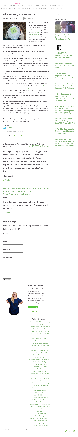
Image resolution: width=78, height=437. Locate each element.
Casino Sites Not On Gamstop (40, 331)
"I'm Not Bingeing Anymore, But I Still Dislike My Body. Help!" (64, 75)
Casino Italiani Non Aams (40, 409)
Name (6, 233)
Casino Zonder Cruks (40, 348)
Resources (30, 5)
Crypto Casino (40, 411)
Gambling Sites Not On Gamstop (40, 327)
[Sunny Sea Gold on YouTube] (73, 431)
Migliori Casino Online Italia (40, 399)
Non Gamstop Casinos (24, 8)
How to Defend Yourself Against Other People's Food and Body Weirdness (65, 86)
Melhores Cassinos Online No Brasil (40, 360)
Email (6, 241)
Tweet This (12, 127)
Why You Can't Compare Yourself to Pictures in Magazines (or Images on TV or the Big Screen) (64, 109)
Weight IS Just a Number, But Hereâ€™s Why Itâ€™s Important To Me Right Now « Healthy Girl (17, 191)
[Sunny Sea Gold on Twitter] (33, 311)
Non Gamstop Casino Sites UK (40, 334)
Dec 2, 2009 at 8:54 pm (39, 188)
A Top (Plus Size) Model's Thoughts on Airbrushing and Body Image (64, 131)
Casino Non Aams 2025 (40, 329)
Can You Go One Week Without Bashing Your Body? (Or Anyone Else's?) (65, 121)
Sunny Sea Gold (16, 430)
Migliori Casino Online (39, 8)
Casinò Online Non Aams (40, 425)
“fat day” (36, 32)
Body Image (13, 131)
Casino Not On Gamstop (8, 8)
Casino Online (40, 402)
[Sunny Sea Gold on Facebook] (29, 311)
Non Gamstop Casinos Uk (40, 341)
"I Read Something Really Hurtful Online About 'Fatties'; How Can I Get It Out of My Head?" (64, 97)
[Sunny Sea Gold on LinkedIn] (36, 311)
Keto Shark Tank (14, 5)
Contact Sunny (33, 307)
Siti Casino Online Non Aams (40, 378)
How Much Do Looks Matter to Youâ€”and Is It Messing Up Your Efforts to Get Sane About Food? (64, 142)
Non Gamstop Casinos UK (56, 5)
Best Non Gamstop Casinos (40, 376)
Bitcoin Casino (40, 381)
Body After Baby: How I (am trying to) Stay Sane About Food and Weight (64, 37)
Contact (44, 5)
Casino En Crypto (40, 416)
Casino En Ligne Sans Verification (58, 8)
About (37, 5)
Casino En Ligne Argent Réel (40, 423)
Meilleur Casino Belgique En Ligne (40, 383)
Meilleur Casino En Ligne (40, 362)
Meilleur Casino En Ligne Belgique (40, 388)
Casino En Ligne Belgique (40, 385)
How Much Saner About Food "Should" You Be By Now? (64, 65)
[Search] (67, 14)
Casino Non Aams (40, 357)
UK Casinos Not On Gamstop (40, 350)
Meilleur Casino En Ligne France (40, 407)
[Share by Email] (14, 135)
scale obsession (35, 34)
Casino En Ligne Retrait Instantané (40, 418)
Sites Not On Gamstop (40, 355)
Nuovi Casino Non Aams (40, 421)
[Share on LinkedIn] (25, 135)
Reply (7, 180)
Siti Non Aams (40, 324)
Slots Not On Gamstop (40, 371)
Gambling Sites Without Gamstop (40, 322)
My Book (3, 5)
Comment (7, 257)
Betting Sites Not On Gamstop (40, 374)
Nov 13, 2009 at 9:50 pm (38, 146)
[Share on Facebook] (18, 135)
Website (6, 249)
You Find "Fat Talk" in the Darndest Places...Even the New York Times (64, 55)
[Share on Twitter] (21, 135)
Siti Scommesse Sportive (40, 390)
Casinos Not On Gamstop (40, 343)
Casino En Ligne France (40, 364)
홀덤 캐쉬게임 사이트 (40, 395)
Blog (23, 5)
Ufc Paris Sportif (40, 392)
